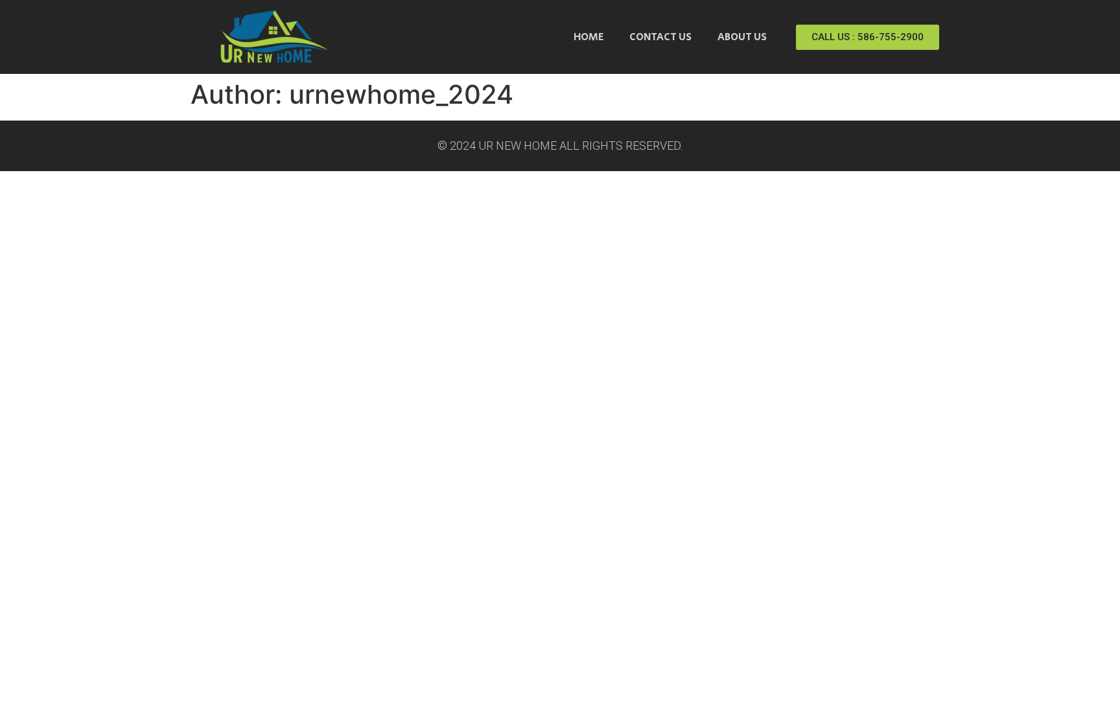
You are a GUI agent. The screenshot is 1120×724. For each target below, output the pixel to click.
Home (588, 37)
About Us (742, 37)
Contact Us (660, 37)
